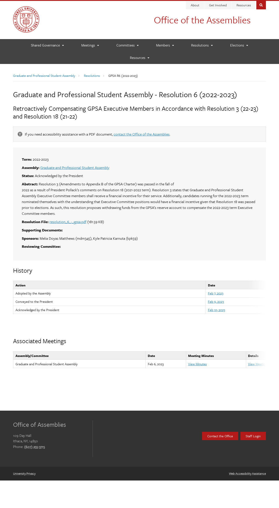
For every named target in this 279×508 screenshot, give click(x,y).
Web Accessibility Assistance (247, 473)
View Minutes (197, 364)
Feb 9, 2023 (216, 301)
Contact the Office (220, 436)
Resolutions (92, 75)
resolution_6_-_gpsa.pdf (67, 221)
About (195, 5)
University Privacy (24, 473)
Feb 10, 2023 (216, 309)
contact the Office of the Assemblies (142, 134)
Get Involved (218, 5)
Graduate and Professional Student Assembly (44, 75)
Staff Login (253, 436)
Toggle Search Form (261, 4)
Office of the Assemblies (202, 19)
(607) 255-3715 (34, 446)
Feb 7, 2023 (215, 293)
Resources (243, 5)
